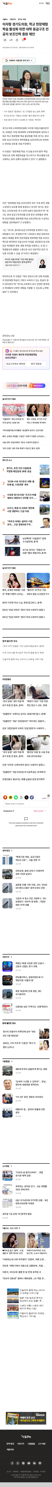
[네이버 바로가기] (34, 1463)
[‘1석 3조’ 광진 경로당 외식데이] (7, 1099)
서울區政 (6, 1061)
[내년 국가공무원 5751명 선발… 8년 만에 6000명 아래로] (7, 1203)
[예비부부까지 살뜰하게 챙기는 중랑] (7, 1071)
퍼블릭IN (10, 1449)
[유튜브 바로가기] (23, 1463)
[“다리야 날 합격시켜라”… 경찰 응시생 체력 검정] (7, 1176)
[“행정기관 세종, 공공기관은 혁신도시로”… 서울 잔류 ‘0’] (7, 860)
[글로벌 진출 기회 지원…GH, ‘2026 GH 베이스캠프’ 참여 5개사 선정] (7, 888)
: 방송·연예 (10, 1228)
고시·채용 (42, 1443)
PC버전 (42, 1471)
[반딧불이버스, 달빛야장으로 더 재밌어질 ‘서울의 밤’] (7, 980)
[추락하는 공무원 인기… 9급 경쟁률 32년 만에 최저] (7, 1190)
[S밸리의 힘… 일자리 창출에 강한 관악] (7, 1113)
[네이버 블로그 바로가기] (40, 1463)
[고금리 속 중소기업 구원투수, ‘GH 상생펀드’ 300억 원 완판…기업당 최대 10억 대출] (7, 903)
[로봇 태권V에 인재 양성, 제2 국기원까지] (7, 994)
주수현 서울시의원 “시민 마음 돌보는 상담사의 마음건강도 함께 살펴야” (19, 260)
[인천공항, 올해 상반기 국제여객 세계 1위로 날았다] (7, 874)
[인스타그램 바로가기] (29, 1463)
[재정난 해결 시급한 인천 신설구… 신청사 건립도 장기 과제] (7, 966)
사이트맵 (35, 1471)
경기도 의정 (22, 19)
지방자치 (13, 19)
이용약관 (15, 1471)
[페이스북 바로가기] (12, 1463)
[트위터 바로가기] (18, 1463)
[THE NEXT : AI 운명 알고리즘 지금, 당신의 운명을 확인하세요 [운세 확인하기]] (26, 385)
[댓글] (23, 40)
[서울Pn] (7, 3)
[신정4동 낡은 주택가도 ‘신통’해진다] (7, 1008)
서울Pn (5, 19)
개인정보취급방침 (25, 1471)
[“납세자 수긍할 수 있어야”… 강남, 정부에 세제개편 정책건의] (7, 1085)
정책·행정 (6, 850)
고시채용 (5, 1166)
